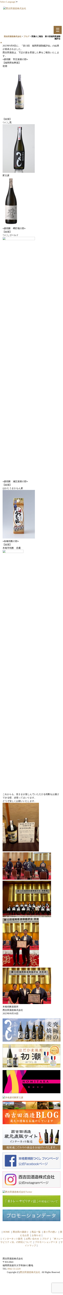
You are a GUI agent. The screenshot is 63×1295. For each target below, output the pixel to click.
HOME (6, 1232)
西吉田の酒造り (21, 1232)
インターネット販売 (12, 1239)
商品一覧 (36, 1232)
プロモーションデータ (46, 1242)
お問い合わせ (32, 1239)
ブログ (45, 1239)
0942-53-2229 (14, 1269)
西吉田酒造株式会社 (30, 1272)
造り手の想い (50, 1232)
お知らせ (36, 1235)
